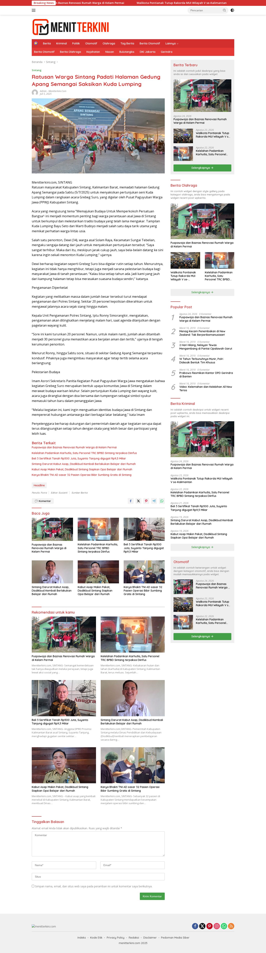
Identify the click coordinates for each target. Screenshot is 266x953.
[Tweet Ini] (138, 501)
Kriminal (61, 43)
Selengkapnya (201, 168)
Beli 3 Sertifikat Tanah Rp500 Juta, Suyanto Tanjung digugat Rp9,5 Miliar (79, 458)
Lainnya (171, 43)
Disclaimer (150, 937)
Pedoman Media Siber (175, 937)
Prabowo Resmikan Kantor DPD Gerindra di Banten (206, 374)
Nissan (109, 52)
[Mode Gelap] (232, 10)
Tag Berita (127, 43)
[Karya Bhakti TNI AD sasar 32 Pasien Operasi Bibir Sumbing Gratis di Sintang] (144, 572)
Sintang (36, 70)
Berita (47, 43)
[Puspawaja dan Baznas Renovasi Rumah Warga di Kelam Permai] (52, 529)
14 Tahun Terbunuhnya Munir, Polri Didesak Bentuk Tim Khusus (201, 360)
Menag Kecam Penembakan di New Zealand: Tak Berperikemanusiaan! (202, 333)
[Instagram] (217, 926)
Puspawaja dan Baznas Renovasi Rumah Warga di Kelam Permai (74, 447)
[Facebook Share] (131, 501)
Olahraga (109, 43)
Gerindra (166, 52)
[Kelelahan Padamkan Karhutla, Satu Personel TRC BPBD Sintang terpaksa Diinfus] (98, 529)
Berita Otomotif (150, 43)
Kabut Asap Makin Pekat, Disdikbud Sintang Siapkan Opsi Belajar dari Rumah (82, 469)
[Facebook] (195, 926)
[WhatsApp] (224, 926)
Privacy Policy (115, 937)
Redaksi (134, 937)
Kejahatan (93, 52)
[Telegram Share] (154, 501)
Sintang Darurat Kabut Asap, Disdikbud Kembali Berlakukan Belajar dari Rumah (84, 464)
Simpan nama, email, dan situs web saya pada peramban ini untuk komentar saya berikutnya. (93, 886)
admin (43, 91)
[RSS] (231, 926)
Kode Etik (96, 937)
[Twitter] (202, 926)
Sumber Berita (79, 492)
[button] (224, 10)
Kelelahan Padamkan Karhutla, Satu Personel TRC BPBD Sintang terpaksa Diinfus (84, 453)
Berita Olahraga (70, 52)
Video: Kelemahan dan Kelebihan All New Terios (205, 388)
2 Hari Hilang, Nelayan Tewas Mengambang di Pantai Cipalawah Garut (205, 346)
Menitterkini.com (57, 91)
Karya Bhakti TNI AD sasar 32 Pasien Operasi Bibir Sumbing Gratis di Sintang (81, 475)
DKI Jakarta (147, 52)
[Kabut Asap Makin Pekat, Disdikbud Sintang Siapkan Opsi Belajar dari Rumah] (98, 572)
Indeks (82, 937)
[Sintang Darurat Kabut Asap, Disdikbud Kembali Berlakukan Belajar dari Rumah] (52, 572)
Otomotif (91, 43)
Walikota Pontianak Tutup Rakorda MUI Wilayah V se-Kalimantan (147, 3)
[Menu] (34, 10)
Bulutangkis (126, 52)
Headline (39, 485)
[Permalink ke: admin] (35, 92)
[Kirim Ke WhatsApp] (162, 501)
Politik (76, 43)
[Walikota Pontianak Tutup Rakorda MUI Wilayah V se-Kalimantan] (183, 136)
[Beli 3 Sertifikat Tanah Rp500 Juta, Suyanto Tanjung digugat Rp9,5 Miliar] (144, 529)
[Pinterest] (209, 926)
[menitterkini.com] (71, 26)
